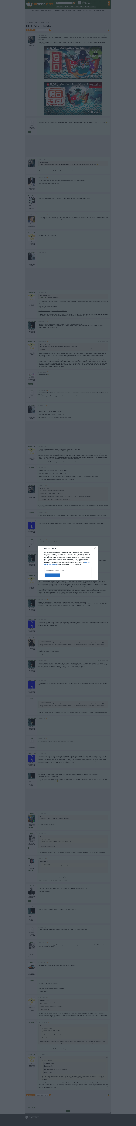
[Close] (95, 548)
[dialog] (68, 563)
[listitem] (68, 570)
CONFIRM (53, 575)
